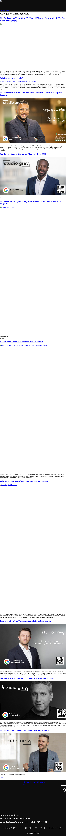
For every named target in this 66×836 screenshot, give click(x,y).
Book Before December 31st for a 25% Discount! (21, 342)
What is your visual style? (11, 78)
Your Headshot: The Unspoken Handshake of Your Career (25, 621)
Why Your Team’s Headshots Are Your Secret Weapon (24, 481)
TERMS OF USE (54, 828)
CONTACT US (33, 833)
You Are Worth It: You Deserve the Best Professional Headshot (27, 678)
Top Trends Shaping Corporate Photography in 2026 (23, 154)
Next (2, 777)
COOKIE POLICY (34, 828)
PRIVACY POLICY (12, 828)
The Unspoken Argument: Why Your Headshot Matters (24, 730)
